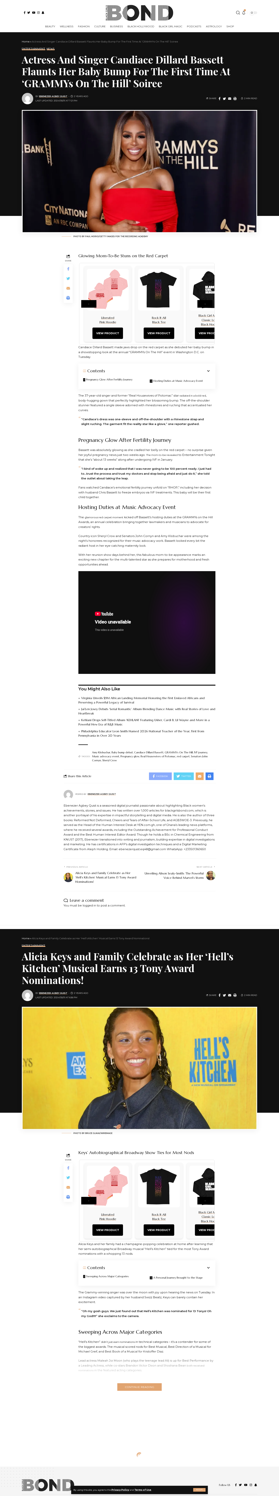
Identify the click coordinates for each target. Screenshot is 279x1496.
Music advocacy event (105, 756)
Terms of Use (142, 1489)
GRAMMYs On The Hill (179, 752)
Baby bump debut (122, 752)
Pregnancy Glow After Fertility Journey (109, 379)
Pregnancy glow (130, 756)
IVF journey (200, 752)
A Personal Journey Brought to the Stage (178, 1277)
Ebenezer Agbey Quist (53, 96)
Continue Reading (139, 1387)
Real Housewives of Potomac (158, 756)
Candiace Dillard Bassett (148, 752)
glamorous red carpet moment (104, 517)
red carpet (183, 756)
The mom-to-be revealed (162, 454)
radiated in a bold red (193, 395)
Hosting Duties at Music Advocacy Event (178, 381)
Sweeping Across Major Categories (107, 1276)
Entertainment (33, 48)
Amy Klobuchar (101, 752)
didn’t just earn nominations (118, 1341)
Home (26, 41)
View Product (107, 333)
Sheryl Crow (109, 760)
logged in (89, 905)
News (51, 48)
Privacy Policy (120, 1489)
